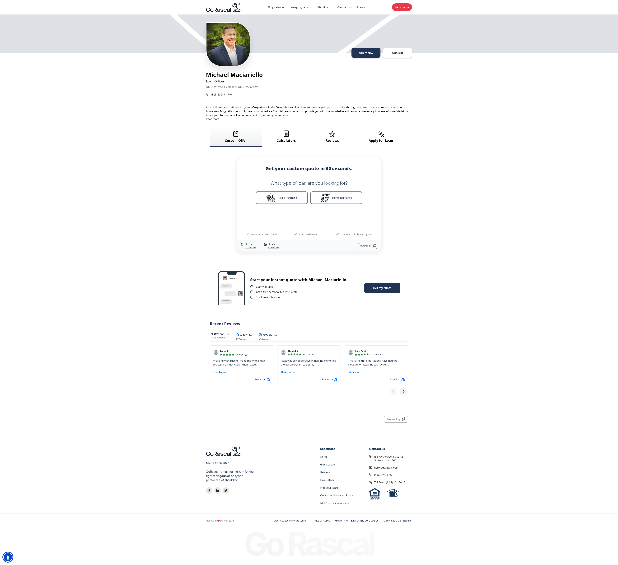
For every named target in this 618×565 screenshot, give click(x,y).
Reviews (325, 472)
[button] (276, 7)
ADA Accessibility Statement (291, 520)
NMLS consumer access (334, 503)
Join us (361, 7)
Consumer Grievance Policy (336, 495)
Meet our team (329, 487)
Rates (324, 456)
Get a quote (327, 464)
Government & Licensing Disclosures (357, 520)
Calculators (344, 7)
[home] (223, 7)
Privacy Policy (322, 520)
